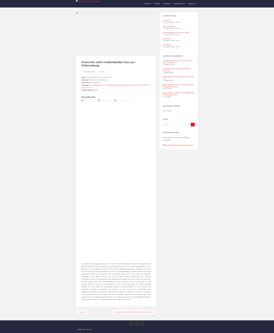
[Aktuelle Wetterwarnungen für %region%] (178, 145)
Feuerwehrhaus (179, 4)
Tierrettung (167, 45)
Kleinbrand (167, 20)
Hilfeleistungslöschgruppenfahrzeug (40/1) (122, 85)
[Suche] (193, 124)
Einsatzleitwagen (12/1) (98, 85)
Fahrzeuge (167, 4)
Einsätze (157, 4)
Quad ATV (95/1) (87, 88)
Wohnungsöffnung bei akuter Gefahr (176, 33)
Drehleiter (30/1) (144, 85)
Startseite (147, 4)
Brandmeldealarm (169, 26)
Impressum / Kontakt (85, 329)
